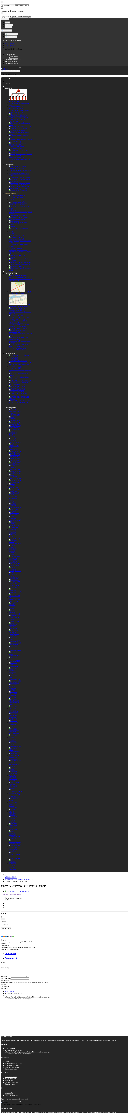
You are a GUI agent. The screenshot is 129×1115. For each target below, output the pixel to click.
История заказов (10, 1078)
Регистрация (13, 56)
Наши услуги (9, 165)
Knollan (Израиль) (15, 507)
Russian (14, 34)
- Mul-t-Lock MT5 (15, 368)
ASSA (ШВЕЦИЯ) (13, 436)
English (14, 36)
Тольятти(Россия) (15, 843)
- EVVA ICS (13, 361)
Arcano (17, 429)
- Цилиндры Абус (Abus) (18, 116)
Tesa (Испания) (14, 565)
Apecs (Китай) (14, 424)
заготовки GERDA (12, 673)
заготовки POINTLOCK (13, 725)
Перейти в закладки (17, 11)
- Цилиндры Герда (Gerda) (18, 117)
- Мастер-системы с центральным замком (16, 107)
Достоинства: (5, 978)
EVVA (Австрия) (14, 469)
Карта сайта (9, 1094)
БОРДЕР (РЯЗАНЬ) (12, 607)
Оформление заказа (22, 5)
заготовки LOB (14, 683)
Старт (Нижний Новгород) (14, 837)
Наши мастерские (11, 273)
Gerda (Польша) (14, 473)
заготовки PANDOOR (13, 718)
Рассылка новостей (11, 1082)
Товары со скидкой (11, 1095)
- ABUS (12, 232)
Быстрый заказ (6, 928)
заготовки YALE (14, 751)
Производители (10, 408)
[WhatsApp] (13, 936)
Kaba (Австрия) (14, 482)
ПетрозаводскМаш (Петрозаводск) (15, 796)
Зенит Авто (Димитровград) (14, 758)
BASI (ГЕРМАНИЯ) (14, 448)
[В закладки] (3, 921)
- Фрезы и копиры (15, 248)
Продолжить (5, 11)
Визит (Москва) (14, 614)
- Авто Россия (14, 201)
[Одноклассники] (4, 936)
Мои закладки (10, 1080)
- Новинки (13, 215)
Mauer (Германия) (15, 520)
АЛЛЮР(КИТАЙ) (15, 592)
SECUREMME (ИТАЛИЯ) (14, 561)
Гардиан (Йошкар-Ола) (14, 620)
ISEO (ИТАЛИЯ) (15, 478)
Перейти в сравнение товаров (20, 17)
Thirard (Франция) (15, 571)
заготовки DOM (14, 666)
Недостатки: (5, 980)
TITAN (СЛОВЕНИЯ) (14, 577)
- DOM (11, 235)
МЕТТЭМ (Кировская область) (13, 778)
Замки (8, 88)
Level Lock (12, 511)
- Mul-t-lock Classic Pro (17, 366)
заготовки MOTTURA (13, 696)
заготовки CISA (14, 655)
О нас (7, 1062)
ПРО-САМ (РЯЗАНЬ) (12, 814)
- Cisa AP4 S (13, 379)
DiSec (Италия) (14, 460)
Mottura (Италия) (14, 525)
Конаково (12, 770)
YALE (17, 580)
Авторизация (13, 58)
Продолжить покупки (8, 5)
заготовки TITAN (15, 746)
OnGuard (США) (14, 538)
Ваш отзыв (4, 976)
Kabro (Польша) (14, 487)
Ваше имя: (4, 968)
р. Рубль (8, 26)
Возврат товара (10, 1084)
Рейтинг (4, 984)
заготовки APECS (15, 650)
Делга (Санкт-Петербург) (14, 634)
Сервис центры (10, 353)
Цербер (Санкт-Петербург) (14, 850)
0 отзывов (4, 895)
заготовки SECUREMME (14, 732)
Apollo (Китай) (14, 427)
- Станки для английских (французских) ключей (18, 250)
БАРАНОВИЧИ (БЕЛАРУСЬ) (14, 600)
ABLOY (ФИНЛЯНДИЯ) (14, 414)
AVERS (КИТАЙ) (15, 442)
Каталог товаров (10, 194)
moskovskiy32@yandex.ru (13, 49)
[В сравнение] (5, 921)
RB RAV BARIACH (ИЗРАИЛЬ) (13, 552)
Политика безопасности (13, 1065)
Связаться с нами (11, 1069)
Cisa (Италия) (13, 456)
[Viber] (10, 936)
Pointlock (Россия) (15, 543)
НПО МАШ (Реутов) (13, 787)
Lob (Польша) (13, 514)
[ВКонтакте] (2, 936)
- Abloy (12, 199)
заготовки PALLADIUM (13, 711)
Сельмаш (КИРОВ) (12, 821)
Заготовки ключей (11, 878)
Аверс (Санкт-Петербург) (14, 586)
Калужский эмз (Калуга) (14, 765)
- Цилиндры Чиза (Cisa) (17, 119)
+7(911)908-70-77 (11, 45)
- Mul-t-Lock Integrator (16, 370)
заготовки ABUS (15, 641)
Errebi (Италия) (14, 464)
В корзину (5, 925)
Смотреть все (19, 112)
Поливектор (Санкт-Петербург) (13, 805)
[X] (8, 936)
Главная (7, 83)
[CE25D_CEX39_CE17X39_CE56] (17, 891)
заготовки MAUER (12, 689)
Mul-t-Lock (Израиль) (12, 532)
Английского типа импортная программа (19, 879)
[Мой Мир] (6, 936)
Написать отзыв (15, 895)
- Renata (12, 257)
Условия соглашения (12, 1067)
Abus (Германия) (14, 420)
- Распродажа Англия (16, 197)
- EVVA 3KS (13, 359)
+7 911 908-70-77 (10, 43)
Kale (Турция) (13, 491)
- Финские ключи (15, 177)
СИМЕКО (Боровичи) (13, 828)
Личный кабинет (11, 1077)
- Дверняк (12, 210)
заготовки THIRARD (12, 740)
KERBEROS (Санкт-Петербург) (13, 500)
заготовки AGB (14, 645)
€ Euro (7, 22)
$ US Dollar (9, 24)
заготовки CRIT (14, 661)
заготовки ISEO (14, 679)
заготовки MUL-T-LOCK (14, 703)
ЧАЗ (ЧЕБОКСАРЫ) (14, 857)
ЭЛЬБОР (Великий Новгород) (12, 867)
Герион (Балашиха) (13, 627)
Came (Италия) (14, 453)
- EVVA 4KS (13, 357)
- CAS (11, 233)
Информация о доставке (13, 1063)
